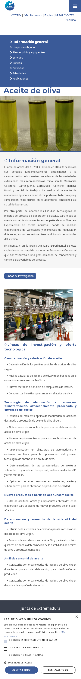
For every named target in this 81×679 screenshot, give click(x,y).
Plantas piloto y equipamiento (29, 52)
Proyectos (18, 68)
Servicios (17, 57)
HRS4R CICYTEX (64, 15)
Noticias (17, 63)
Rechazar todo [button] (58, 670)
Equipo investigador (24, 47)
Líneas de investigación (20, 276)
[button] (5, 641)
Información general (30, 41)
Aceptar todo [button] (21, 670)
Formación (36, 15)
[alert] (40, 645)
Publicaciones (20, 78)
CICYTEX (16, 15)
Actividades (19, 73)
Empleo (49, 15)
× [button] (76, 616)
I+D (26, 15)
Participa (71, 20)
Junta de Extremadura (40, 608)
